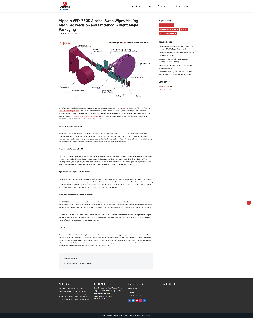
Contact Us (189, 6)
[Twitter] (133, 300)
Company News (164, 86)
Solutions (162, 6)
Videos (171, 6)
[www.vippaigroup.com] (65, 6)
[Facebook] (129, 300)
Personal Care (132, 288)
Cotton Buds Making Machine (169, 29)
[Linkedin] (144, 300)
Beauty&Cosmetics (134, 296)
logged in (74, 263)
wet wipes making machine (168, 33)
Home (131, 6)
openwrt (184, 29)
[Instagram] (140, 300)
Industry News (72, 34)
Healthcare (131, 292)
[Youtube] (136, 300)
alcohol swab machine (166, 25)
